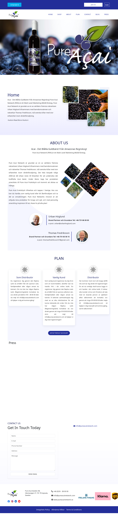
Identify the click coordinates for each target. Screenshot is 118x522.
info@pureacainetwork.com (86, 426)
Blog (98, 14)
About (68, 14)
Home (50, 14)
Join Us (93, 5)
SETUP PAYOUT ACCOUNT (59, 333)
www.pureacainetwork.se (63, 500)
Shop (59, 14)
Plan (78, 14)
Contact (87, 14)
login (107, 5)
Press (106, 14)
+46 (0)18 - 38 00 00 (60, 491)
